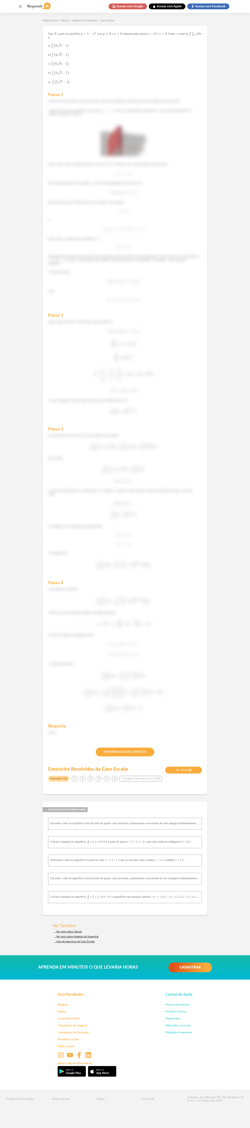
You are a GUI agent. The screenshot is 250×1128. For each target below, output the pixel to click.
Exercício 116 (58, 778)
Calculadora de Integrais (72, 1025)
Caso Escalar (107, 20)
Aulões (62, 1011)
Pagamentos (173, 1018)
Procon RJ (148, 1099)
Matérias (63, 1004)
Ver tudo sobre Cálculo (69, 932)
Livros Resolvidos (69, 1018)
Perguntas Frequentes (179, 1032)
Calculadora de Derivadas (73, 1032)
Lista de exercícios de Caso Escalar (75, 941)
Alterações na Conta (178, 1025)
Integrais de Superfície (84, 20)
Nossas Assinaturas (178, 1004)
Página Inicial (50, 20)
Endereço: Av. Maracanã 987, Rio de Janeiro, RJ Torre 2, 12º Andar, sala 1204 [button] (215, 1099)
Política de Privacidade (19, 1099)
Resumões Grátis (68, 1039)
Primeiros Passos (176, 1011)
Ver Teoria (182, 770)
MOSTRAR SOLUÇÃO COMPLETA (125, 752)
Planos (101, 1099)
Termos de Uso (61, 1099)
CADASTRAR (190, 967)
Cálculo (64, 20)
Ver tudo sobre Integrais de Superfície (77, 937)
